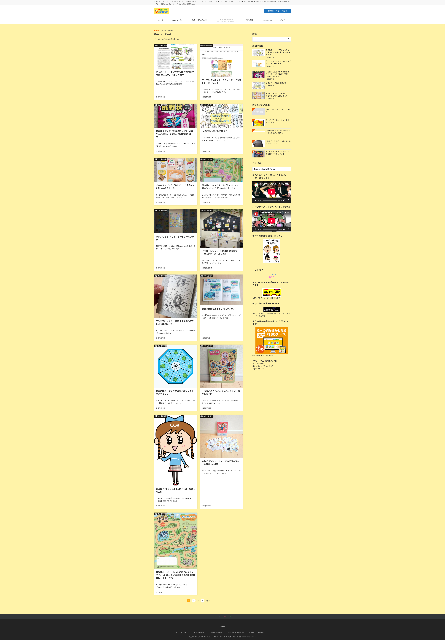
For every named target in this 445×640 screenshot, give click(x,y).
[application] (271, 192)
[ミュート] (284, 200)
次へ (207, 601)
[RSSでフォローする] (230, 617)
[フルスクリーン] (288, 200)
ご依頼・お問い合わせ (277, 10)
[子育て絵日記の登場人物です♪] (271, 251)
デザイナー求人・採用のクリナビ (264, 361)
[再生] (255, 200)
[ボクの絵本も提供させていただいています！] (271, 340)
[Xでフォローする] (215, 617)
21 (202, 601)
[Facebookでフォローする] (220, 617)
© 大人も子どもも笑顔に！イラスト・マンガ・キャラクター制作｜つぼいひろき (215, 637)
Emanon (253, 637)
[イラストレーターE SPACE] (271, 309)
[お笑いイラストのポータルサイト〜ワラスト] (271, 292)
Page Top (223, 626)
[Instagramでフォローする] (225, 617)
